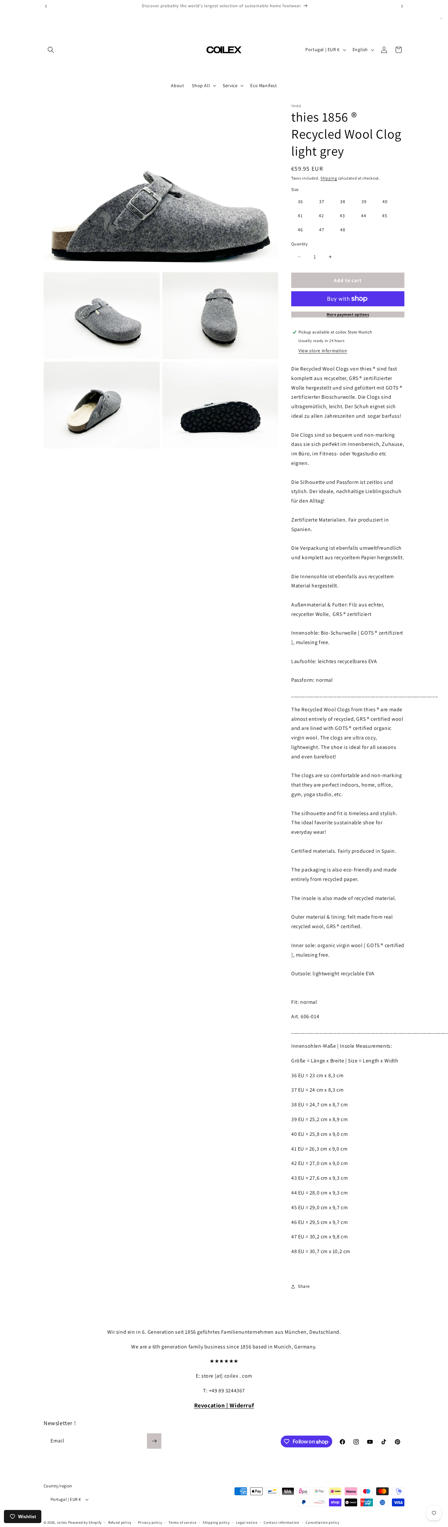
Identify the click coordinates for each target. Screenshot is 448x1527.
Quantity (299, 244)
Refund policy (120, 1522)
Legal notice (246, 1522)
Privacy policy (150, 1522)
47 (321, 230)
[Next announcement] (402, 6)
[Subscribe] (154, 1441)
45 (384, 216)
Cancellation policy (322, 1522)
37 (321, 201)
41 (300, 216)
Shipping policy (216, 1522)
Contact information (281, 1522)
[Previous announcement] (46, 6)
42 (321, 216)
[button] (51, 50)
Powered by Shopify (85, 1522)
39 (364, 201)
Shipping (328, 178)
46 (300, 230)
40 (385, 201)
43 (342, 216)
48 (342, 230)
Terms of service (182, 1522)
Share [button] (304, 1286)
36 (300, 201)
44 (363, 216)
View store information (322, 350)
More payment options (348, 314)
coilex (62, 1522)
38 (342, 201)
